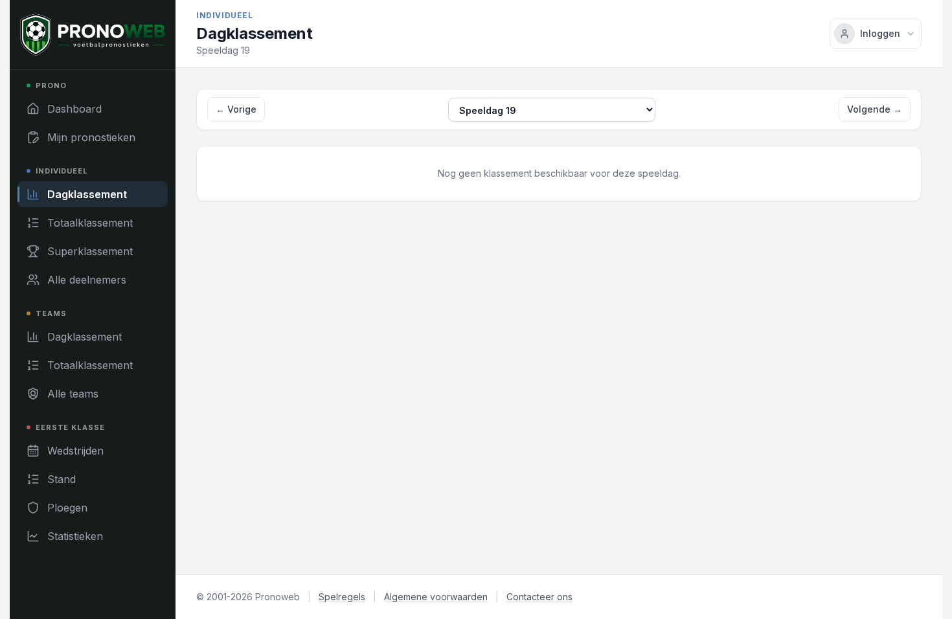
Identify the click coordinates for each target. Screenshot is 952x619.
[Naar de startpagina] (92, 34)
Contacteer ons (539, 596)
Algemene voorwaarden (436, 596)
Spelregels (342, 596)
